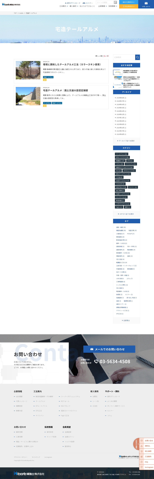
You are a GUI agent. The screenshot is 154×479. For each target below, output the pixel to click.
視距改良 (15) (120, 256)
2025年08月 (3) (121, 124)
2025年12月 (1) (121, 118)
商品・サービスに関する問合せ (27, 441)
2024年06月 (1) (121, 134)
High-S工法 (65, 415)
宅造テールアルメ (48, 77)
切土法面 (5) (120, 288)
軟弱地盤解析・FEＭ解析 (44, 396)
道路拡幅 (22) (120, 246)
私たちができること (87, 6)
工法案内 (62, 6)
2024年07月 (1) (121, 131)
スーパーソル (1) (121, 197)
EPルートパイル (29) (122, 157)
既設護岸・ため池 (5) (122, 291)
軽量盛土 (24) (120, 161)
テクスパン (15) (131, 164)
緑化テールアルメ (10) (123, 174)
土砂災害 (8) (120, 278)
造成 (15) (130, 256)
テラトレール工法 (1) (122, 310)
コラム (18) (119, 164)
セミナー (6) (133, 187)
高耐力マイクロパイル (69, 411)
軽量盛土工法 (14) (121, 262)
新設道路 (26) (120, 237)
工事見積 (19, 437)
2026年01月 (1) (121, 114)
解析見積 (19, 432)
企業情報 (101, 6)
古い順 (106, 56)
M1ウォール (65, 401)
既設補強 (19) (131, 249)
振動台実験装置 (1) (122, 307)
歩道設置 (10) (120, 269)
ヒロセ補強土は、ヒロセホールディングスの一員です (129, 457)
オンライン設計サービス (116, 406)
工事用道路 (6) (120, 281)
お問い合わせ (20, 426)
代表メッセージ (21, 401)
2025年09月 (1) (121, 121)
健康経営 (19, 406)
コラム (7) (130, 278)
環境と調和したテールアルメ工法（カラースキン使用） (72, 64)
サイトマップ (36, 457)
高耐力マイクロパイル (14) (124, 167)
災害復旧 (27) (120, 233)
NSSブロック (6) (121, 187)
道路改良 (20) (120, 249)
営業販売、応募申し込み (24, 446)
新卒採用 (50, 432)
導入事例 (73, 6)
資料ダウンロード (73, 3)
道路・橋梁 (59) (121, 227)
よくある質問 (112, 401)
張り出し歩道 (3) (132, 297)
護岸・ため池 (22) (121, 243)
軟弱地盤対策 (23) (121, 240)
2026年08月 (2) (121, 98)
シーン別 (96, 401)
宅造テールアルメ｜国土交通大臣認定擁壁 (65, 90)
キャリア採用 (51, 437)
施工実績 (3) (120, 190)
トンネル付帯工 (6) (122, 285)
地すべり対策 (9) (121, 272)
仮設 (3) (118, 301)
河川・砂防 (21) (132, 246)
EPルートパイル (41, 406)
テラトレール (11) (129, 171)
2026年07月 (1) (121, 101)
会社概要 (19, 396)
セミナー (89, 3)
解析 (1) (127, 207)
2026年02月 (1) (121, 111)
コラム (109, 415)
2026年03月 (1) (121, 108)
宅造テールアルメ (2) (122, 194)
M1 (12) (118, 171)
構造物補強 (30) (121, 230)
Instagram (48, 457)
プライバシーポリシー (20, 457)
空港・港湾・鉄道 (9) (122, 275)
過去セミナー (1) (121, 304)
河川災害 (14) (120, 259)
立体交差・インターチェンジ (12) (126, 265)
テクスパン (40, 415)
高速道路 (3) (120, 297)
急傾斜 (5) (119, 294)
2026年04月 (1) (121, 104)
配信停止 (68, 446)
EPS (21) (130, 161)
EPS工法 (39, 411)
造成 (45, 80)
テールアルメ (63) (121, 154)
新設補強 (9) (131, 269)
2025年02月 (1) (121, 128)
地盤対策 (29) (133, 230)
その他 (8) (119, 177)
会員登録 (68, 432)
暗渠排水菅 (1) (128, 301)
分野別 (95, 396)
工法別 (95, 406)
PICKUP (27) (130, 233)
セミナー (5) (129, 294)
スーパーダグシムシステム (70, 396)
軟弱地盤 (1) (120, 200)
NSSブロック (65, 406)
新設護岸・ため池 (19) (123, 253)
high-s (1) (119, 207)
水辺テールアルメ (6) (122, 180)
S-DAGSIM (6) (120, 184)
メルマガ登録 (69, 441)
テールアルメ (47, 103)
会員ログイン (69, 437)
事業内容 (19, 411)
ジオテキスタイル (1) (122, 204)
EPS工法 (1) (119, 313)
